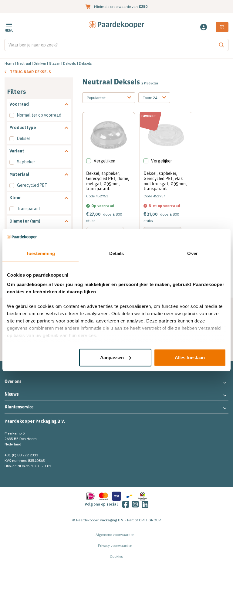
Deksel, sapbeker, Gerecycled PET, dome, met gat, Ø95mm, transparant (107, 181)
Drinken (40, 63)
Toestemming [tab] (40, 253)
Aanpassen (112, 357)
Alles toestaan (190, 357)
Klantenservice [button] (19, 407)
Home (9, 63)
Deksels (69, 63)
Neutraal (24, 63)
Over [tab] (192, 253)
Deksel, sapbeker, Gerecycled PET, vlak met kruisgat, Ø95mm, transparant (165, 181)
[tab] (38, 104)
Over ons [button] (13, 381)
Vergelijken (104, 161)
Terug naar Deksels (30, 72)
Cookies (116, 556)
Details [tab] (116, 253)
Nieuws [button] (12, 394)
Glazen (54, 63)
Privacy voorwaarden (115, 545)
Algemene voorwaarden (115, 534)
